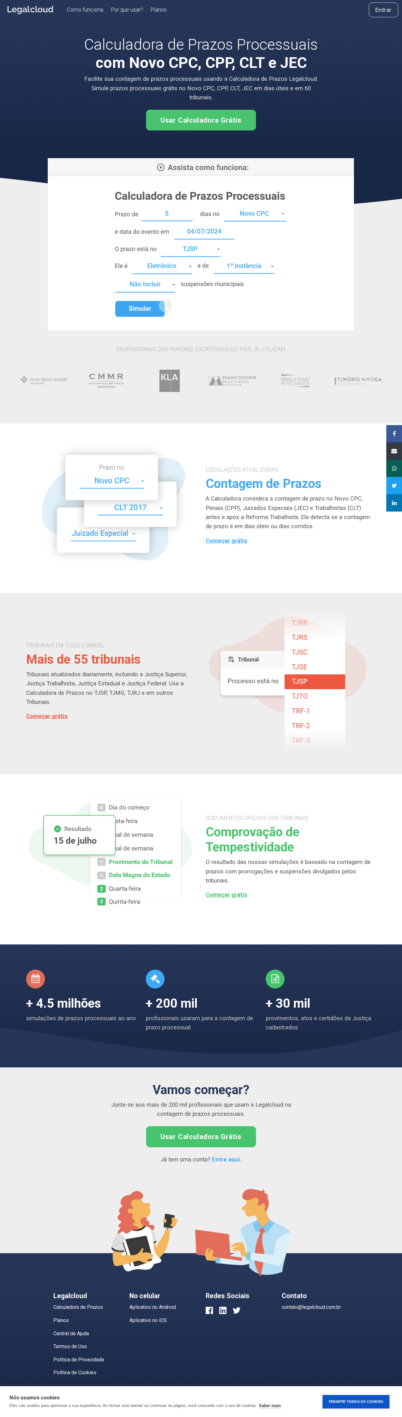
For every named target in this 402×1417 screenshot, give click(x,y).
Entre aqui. (227, 1159)
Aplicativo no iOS (148, 1320)
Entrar (383, 10)
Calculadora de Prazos (78, 1307)
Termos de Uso (70, 1346)
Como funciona (85, 10)
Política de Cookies (74, 1372)
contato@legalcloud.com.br (311, 1307)
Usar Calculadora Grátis (201, 120)
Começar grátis (226, 540)
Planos (158, 10)
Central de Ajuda (71, 1334)
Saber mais (270, 1405)
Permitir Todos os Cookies (356, 1401)
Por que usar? (127, 10)
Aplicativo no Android (152, 1307)
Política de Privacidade (78, 1360)
